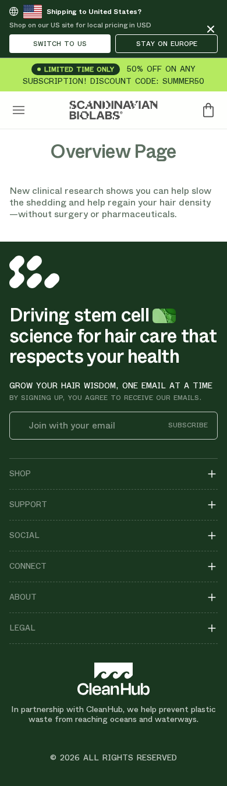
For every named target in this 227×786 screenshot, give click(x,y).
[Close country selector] (211, 29)
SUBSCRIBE (188, 425)
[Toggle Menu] (18, 110)
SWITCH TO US (60, 43)
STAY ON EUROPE (166, 43)
